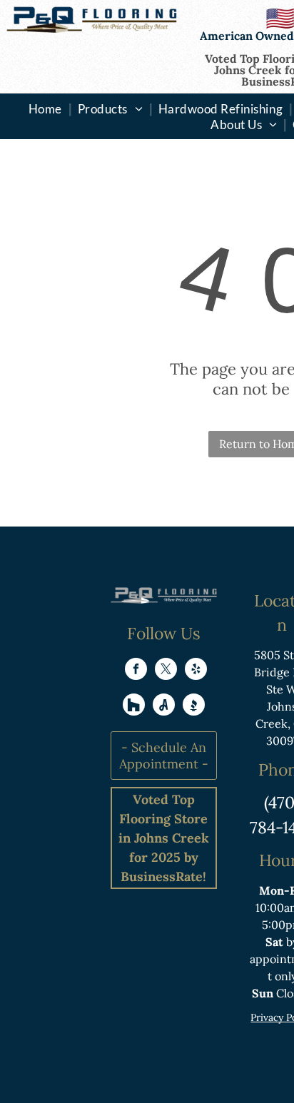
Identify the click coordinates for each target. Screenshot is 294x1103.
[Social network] (134, 706)
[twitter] (166, 670)
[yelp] (196, 670)
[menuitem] (46, 108)
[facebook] (136, 670)
